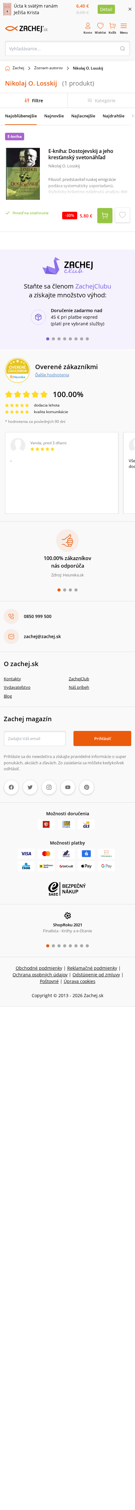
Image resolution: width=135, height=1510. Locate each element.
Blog (8, 696)
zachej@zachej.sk (42, 636)
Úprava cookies (79, 981)
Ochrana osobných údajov (40, 975)
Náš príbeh (79, 687)
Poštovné (49, 981)
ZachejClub (79, 679)
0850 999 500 (37, 616)
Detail (106, 9)
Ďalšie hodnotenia (52, 375)
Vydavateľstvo (17, 687)
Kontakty (12, 679)
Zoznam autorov (48, 67)
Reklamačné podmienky (92, 968)
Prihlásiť (102, 738)
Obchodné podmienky (39, 968)
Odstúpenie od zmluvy (96, 975)
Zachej (18, 67)
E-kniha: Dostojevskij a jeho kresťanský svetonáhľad (80, 154)
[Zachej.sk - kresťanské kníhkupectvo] (26, 29)
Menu (124, 33)
